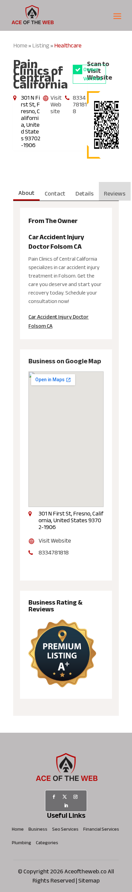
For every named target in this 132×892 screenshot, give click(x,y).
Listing (40, 45)
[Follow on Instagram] (75, 797)
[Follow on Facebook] (54, 797)
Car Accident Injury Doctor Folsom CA (58, 321)
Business (37, 830)
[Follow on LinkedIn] (66, 806)
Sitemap (89, 880)
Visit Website (56, 104)
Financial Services (101, 830)
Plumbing (21, 843)
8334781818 (80, 104)
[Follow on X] (65, 797)
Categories (47, 843)
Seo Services (65, 830)
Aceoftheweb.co (85, 871)
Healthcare (68, 45)
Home (20, 45)
